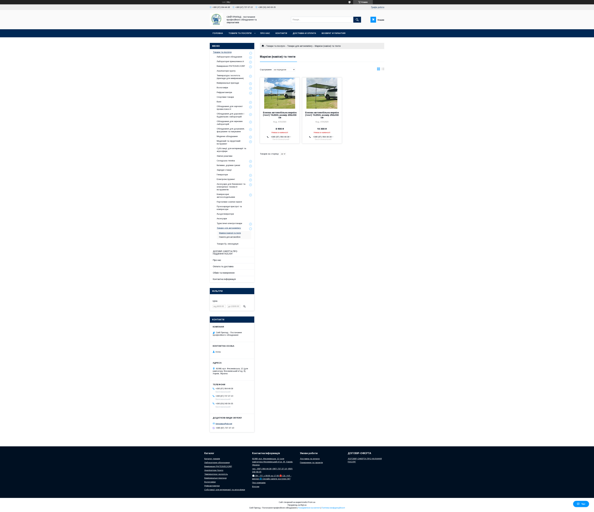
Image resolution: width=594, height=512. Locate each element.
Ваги (219, 101)
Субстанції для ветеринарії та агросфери (231, 149)
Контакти (281, 33)
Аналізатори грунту (226, 71)
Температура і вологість (216, 474)
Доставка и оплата (304, 33)
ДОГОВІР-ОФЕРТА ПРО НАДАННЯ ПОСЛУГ (225, 252)
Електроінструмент (226, 179)
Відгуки (255, 486)
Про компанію (259, 482)
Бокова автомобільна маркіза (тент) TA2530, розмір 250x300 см (322, 115)
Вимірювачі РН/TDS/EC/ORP (218, 466)
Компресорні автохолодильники (226, 195)
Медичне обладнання (227, 136)
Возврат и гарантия (333, 33)
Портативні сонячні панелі (229, 202)
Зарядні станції (224, 170)
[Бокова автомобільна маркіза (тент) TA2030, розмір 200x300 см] (279, 93)
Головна (218, 33)
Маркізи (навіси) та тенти (230, 233)
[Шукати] (357, 20)
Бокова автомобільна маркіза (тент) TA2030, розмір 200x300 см (280, 115)
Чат (583, 504)
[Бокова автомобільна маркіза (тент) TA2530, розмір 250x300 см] (322, 93)
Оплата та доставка (223, 266)
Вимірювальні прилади (228, 83)
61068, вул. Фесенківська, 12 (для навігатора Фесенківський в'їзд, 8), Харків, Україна (272, 462)
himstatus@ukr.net (224, 423)
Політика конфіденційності (333, 508)
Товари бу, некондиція (227, 244)
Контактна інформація (224, 279)
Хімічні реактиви (224, 156)
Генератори (222, 174)
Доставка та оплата (310, 459)
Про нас (265, 33)
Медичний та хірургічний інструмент (228, 142)
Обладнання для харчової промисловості (230, 107)
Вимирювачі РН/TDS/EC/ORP (231, 66)
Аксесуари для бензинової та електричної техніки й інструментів (231, 187)
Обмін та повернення (224, 273)
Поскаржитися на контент (309, 508)
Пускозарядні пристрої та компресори (229, 207)
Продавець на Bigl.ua (297, 505)
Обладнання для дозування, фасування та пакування (231, 130)
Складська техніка (226, 160)
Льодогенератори (225, 214)
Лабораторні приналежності (230, 61)
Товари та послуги (240, 33)
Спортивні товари (225, 97)
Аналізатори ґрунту (213, 470)
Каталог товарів (212, 459)
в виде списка (382, 70)
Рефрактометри (224, 92)
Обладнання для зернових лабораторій (230, 122)
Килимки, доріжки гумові (228, 165)
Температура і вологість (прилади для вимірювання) (230, 76)
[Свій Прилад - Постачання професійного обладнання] (216, 25)
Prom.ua (311, 502)
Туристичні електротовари (229, 223)
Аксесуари (222, 218)
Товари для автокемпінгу (300, 46)
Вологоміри (222, 87)
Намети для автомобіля (229, 237)
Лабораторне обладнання (229, 57)
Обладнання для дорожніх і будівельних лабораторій (230, 115)
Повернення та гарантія (311, 462)
